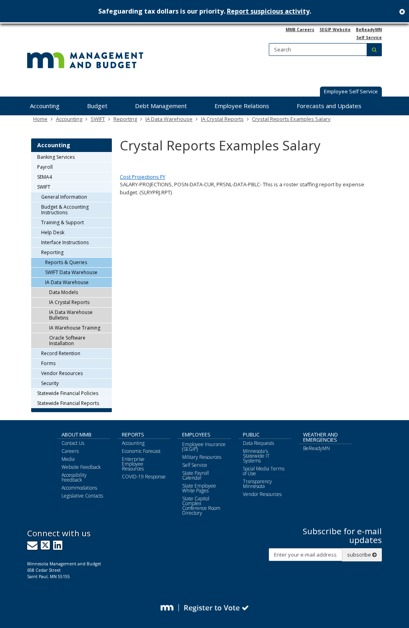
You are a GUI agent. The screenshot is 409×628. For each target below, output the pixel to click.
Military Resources (201, 457)
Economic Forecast (141, 451)
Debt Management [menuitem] (161, 106)
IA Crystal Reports (222, 118)
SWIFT (98, 118)
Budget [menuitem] (97, 106)
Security (50, 383)
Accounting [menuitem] (45, 106)
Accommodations (79, 487)
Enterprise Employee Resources (133, 464)
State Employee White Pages (199, 488)
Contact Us (73, 443)
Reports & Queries (66, 262)
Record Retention (60, 353)
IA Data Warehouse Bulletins (71, 315)
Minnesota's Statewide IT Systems (256, 456)
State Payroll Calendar (195, 475)
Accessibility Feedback (74, 477)
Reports (133, 434)
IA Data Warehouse (169, 118)
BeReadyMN (369, 29)
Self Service (369, 37)
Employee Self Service (351, 91)
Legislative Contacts (82, 495)
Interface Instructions (65, 242)
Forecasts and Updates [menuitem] (329, 106)
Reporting (125, 118)
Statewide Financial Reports (68, 403)
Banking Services (56, 157)
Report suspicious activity (268, 11)
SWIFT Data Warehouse (71, 272)
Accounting (69, 118)
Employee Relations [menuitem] (241, 106)
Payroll (45, 167)
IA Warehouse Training (74, 327)
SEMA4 (44, 177)
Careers (70, 451)
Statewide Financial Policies (67, 393)
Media (68, 459)
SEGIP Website (335, 29)
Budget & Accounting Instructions (65, 209)
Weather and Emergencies (320, 437)
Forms (48, 363)
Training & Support (62, 222)
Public (251, 434)
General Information (64, 197)
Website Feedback (81, 467)
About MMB (76, 434)
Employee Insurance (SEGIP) (204, 446)
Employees (196, 434)
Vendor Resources (62, 373)
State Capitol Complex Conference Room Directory (201, 505)
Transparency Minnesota (257, 484)
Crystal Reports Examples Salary (291, 118)
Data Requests (258, 443)
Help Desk (52, 232)
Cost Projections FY (142, 176)
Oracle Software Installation (67, 340)
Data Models (63, 292)
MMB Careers (300, 29)
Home (40, 118)
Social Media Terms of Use (263, 471)
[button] (351, 92)
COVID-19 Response (144, 476)
